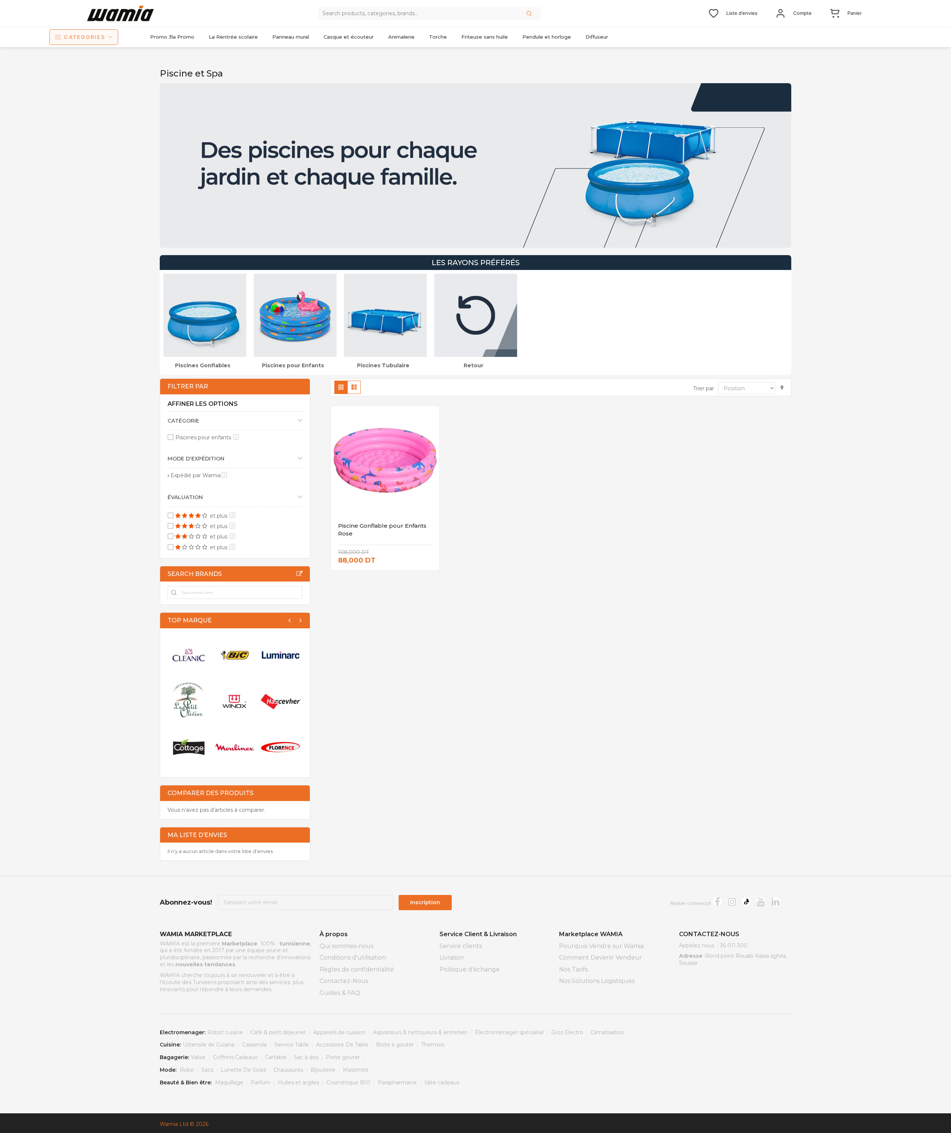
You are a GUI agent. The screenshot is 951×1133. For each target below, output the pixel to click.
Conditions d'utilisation (352, 957)
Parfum (260, 1082)
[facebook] (717, 901)
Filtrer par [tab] (188, 386)
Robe (187, 1070)
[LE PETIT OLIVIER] (189, 701)
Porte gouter (343, 1057)
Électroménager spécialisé (509, 1032)
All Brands (299, 574)
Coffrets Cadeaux (235, 1057)
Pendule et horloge (546, 37)
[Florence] (281, 747)
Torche (438, 37)
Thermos (432, 1044)
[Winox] (235, 701)
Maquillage (229, 1082)
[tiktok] (746, 901)
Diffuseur (596, 37)
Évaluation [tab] (185, 497)
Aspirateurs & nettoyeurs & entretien (420, 1032)
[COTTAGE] (189, 747)
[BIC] (235, 655)
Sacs (207, 1070)
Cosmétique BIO (348, 1082)
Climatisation (607, 1032)
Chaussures (288, 1070)
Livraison (451, 957)
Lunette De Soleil (243, 1070)
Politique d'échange (469, 969)
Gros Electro (567, 1032)
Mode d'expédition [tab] (196, 458)
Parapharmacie (397, 1082)
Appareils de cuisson (339, 1032)
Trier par (703, 388)
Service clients (460, 946)
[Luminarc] (281, 655)
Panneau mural (290, 37)
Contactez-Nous (343, 980)
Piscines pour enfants (206, 437)
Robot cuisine (225, 1032)
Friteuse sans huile (484, 37)
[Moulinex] (235, 747)
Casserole (254, 1044)
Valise (198, 1057)
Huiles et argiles (298, 1082)
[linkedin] (775, 901)
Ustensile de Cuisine (209, 1044)
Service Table (292, 1044)
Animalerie (401, 37)
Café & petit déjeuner (278, 1032)
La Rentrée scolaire (233, 37)
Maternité (356, 1070)
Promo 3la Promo (172, 37)
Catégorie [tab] (183, 420)
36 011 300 (733, 945)
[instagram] (732, 901)
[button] (530, 13)
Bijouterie (323, 1070)
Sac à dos (306, 1057)
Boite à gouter (395, 1044)
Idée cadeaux (441, 1082)
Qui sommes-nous (346, 946)
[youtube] (761, 901)
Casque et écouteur (349, 37)
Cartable (275, 1057)
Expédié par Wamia (199, 475)
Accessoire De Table (342, 1044)
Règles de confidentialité (356, 969)
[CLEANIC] (189, 655)
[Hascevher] (281, 701)
